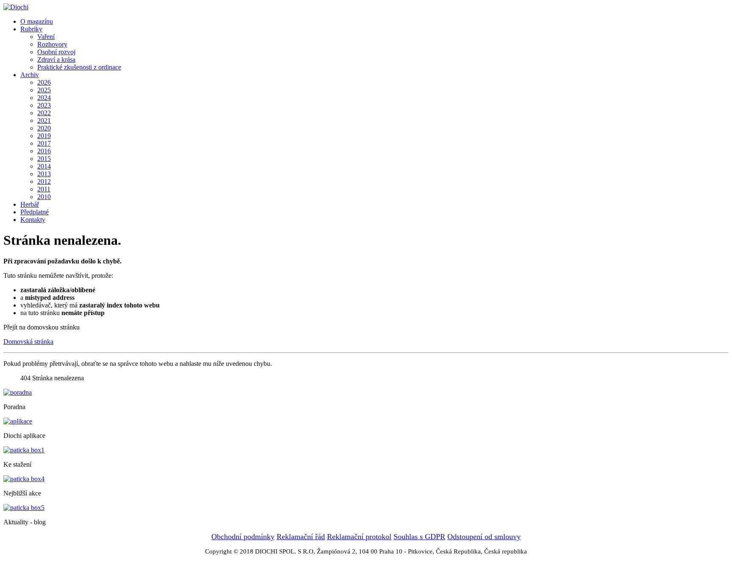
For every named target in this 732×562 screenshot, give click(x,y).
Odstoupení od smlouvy (484, 536)
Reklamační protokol (359, 536)
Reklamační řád (301, 536)
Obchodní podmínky (242, 536)
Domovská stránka (28, 341)
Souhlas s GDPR (419, 536)
